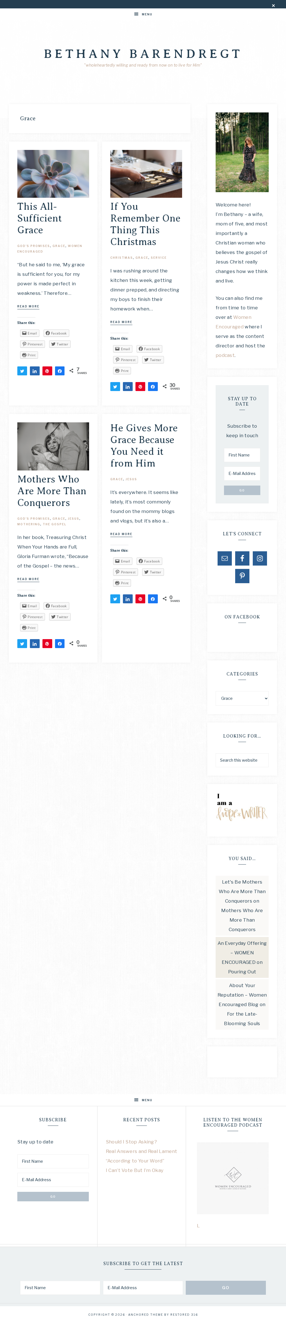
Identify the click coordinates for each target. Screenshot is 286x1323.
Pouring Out (242, 971)
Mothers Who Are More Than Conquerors (52, 491)
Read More (28, 306)
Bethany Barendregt (143, 54)
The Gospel (54, 524)
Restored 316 (184, 1314)
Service (159, 257)
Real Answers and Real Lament (141, 1151)
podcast (225, 355)
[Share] (34, 371)
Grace (59, 246)
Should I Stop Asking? (131, 1142)
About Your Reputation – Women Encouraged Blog (242, 995)
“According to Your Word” (135, 1161)
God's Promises (33, 246)
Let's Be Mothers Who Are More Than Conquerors (242, 891)
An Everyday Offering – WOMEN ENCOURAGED (242, 952)
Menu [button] (147, 14)
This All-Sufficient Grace (39, 218)
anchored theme (145, 1314)
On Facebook (242, 617)
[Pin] (47, 371)
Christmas (121, 257)
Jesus (73, 518)
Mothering (28, 524)
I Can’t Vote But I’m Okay (135, 1170)
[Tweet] (22, 371)
